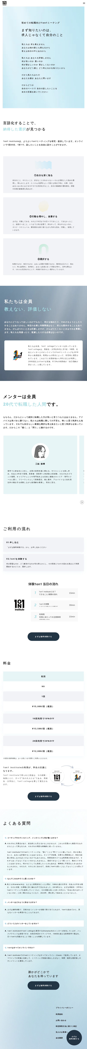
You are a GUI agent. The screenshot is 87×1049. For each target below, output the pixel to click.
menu (84, 3)
